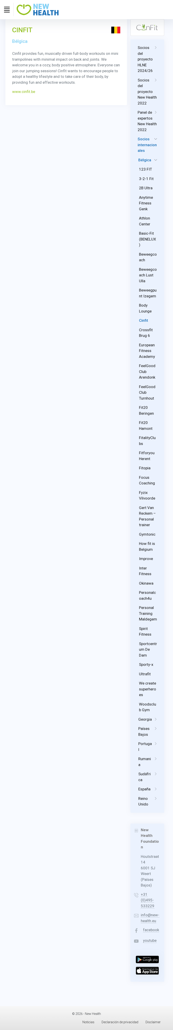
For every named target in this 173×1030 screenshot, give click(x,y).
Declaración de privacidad (120, 1022)
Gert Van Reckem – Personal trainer (147, 516)
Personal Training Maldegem (148, 613)
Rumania (144, 762)
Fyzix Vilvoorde (147, 495)
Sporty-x (146, 664)
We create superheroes (147, 689)
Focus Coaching (147, 480)
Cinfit (143, 320)
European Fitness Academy (147, 351)
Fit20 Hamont (146, 425)
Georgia (145, 719)
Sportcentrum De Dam (148, 649)
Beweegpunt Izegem (148, 293)
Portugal (145, 746)
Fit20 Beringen (146, 410)
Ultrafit (145, 674)
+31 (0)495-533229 (147, 900)
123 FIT (145, 169)
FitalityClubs (147, 440)
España (144, 789)
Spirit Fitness (145, 631)
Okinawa (146, 583)
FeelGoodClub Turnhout (147, 392)
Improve (146, 558)
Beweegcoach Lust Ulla (148, 275)
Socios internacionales (147, 145)
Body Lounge (145, 308)
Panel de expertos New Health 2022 (147, 121)
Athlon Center (144, 221)
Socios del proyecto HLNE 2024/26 (145, 59)
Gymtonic (147, 534)
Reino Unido (143, 801)
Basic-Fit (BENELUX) (147, 239)
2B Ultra (146, 188)
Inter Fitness (145, 571)
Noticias (88, 1022)
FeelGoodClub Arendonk (147, 371)
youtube (150, 940)
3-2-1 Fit (146, 178)
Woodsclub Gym (147, 707)
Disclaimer (153, 1022)
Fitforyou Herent (147, 456)
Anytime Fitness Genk (146, 203)
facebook (151, 930)
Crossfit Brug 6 (146, 333)
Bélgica (144, 160)
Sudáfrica (144, 777)
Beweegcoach (148, 257)
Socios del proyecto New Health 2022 (147, 91)
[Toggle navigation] (7, 9)
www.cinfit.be (23, 91)
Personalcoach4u (147, 595)
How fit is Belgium (147, 546)
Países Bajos (144, 731)
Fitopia (144, 468)
